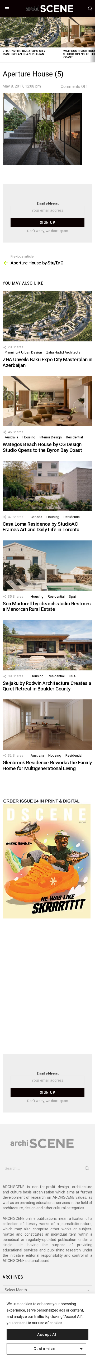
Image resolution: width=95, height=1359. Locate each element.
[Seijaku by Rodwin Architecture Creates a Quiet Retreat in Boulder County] (47, 645)
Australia (11, 437)
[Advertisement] (47, 989)
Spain (73, 596)
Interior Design (51, 437)
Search (87, 1169)
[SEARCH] (90, 8)
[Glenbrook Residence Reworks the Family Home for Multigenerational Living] (47, 724)
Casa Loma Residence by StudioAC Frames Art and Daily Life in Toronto (41, 527)
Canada (36, 517)
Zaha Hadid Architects (63, 352)
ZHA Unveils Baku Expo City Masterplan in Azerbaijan (24, 52)
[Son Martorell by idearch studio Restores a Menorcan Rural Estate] (47, 565)
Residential (74, 437)
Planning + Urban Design (23, 352)
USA (72, 676)
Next (92, 39)
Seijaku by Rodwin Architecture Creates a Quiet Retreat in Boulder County (47, 686)
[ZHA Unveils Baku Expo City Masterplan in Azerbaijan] (30, 32)
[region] (47, 1326)
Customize (45, 1349)
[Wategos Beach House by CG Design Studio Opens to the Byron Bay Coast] (47, 401)
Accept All (47, 1334)
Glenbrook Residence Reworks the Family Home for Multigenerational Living (47, 765)
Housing (28, 437)
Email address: (48, 203)
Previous (2, 39)
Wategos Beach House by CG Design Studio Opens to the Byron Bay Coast (42, 447)
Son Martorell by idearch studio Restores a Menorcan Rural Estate (47, 606)
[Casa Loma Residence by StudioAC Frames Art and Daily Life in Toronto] (47, 486)
